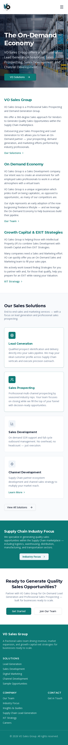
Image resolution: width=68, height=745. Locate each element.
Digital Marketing (12, 673)
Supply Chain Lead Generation (20, 713)
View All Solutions (17, 507)
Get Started (18, 611)
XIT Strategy (12, 281)
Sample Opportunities (15, 683)
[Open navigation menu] (61, 6)
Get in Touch (55, 698)
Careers (7, 722)
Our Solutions (12, 153)
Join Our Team (48, 611)
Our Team (10, 221)
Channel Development (15, 678)
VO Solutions (17, 77)
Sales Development (14, 669)
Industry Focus (31, 556)
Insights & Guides (12, 708)
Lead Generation (12, 664)
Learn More (15, 492)
